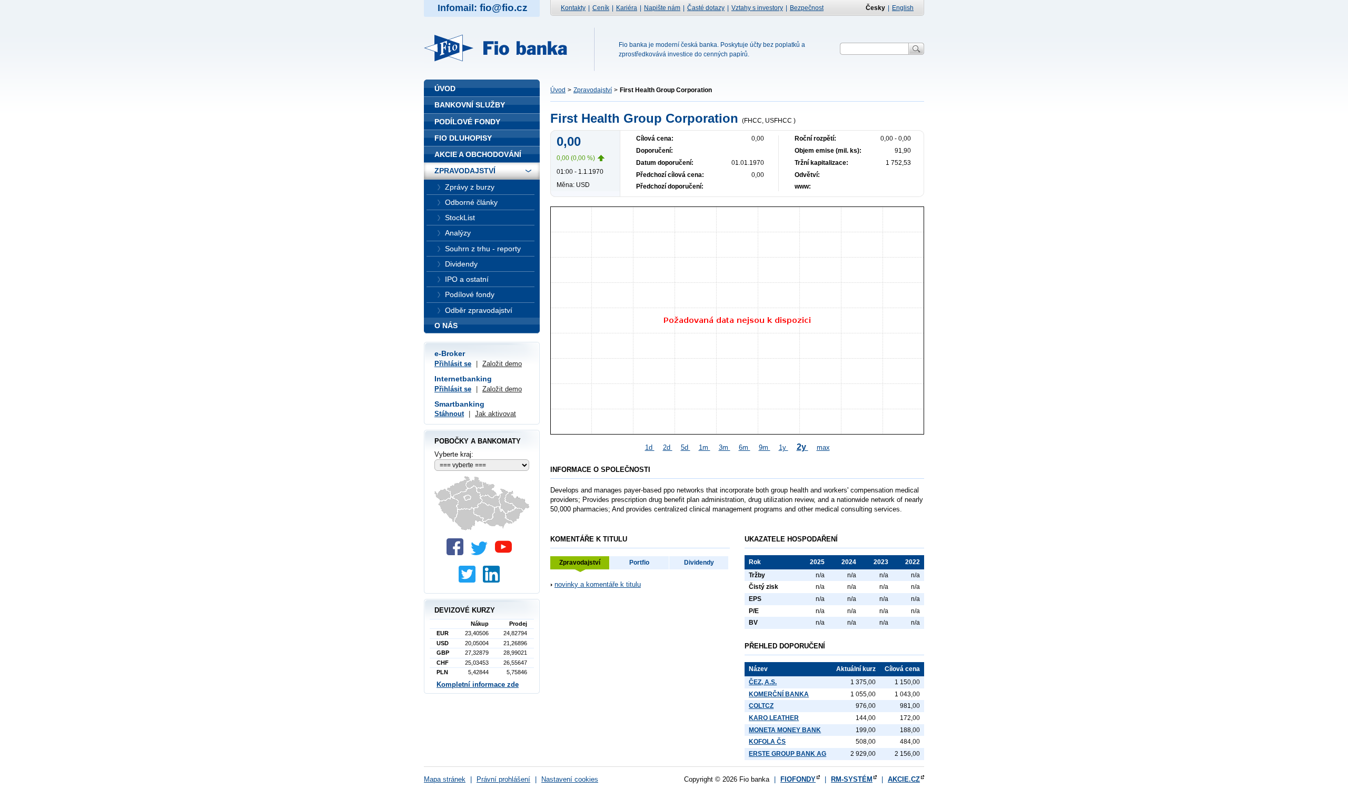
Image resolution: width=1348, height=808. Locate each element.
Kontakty (573, 8)
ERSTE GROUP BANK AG (787, 753)
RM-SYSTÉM (852, 779)
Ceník (600, 8)
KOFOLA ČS (767, 741)
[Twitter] (482, 553)
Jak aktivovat (495, 414)
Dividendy (699, 562)
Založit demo (502, 364)
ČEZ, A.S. (763, 682)
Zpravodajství (592, 90)
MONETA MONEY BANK (785, 730)
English (903, 8)
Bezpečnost (807, 8)
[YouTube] (506, 553)
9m (764, 447)
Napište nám (662, 8)
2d (667, 447)
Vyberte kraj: (453, 454)
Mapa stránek (444, 779)
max (823, 447)
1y (783, 447)
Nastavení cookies (569, 779)
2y (802, 446)
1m (704, 447)
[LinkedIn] (494, 580)
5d (685, 447)
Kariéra (626, 8)
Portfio (639, 562)
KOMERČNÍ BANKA (779, 694)
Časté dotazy (706, 8)
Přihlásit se (452, 364)
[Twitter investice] (470, 580)
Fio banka (502, 48)
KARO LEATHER (774, 718)
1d (650, 447)
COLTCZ (761, 706)
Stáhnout (449, 414)
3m (724, 447)
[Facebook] (458, 553)
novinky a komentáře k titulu (597, 584)
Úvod (558, 90)
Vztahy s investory (757, 8)
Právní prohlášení (503, 779)
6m (744, 447)
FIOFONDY (798, 779)
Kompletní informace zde (478, 684)
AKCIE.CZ (904, 779)
